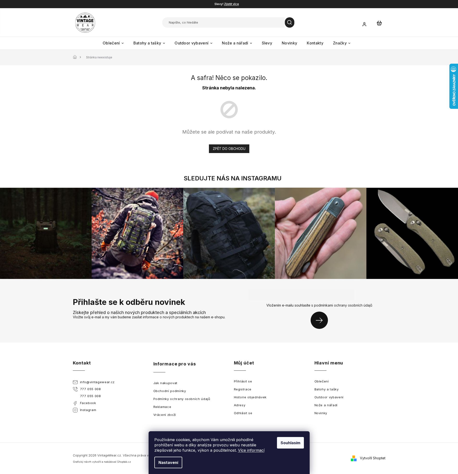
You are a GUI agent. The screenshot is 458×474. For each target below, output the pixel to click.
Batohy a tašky (326, 389)
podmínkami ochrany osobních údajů (343, 305)
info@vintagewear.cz (97, 382)
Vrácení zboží (164, 415)
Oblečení (321, 381)
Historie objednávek (250, 397)
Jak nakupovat (165, 383)
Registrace (243, 389)
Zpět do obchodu (229, 149)
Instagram (88, 410)
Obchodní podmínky (169, 391)
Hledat (290, 22)
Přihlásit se (321, 320)
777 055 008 (90, 389)
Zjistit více (231, 4)
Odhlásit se (243, 413)
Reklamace (162, 407)
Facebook (88, 403)
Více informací (251, 450)
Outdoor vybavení (329, 397)
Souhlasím (290, 442)
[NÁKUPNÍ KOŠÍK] (379, 22)
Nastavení (168, 462)
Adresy (239, 405)
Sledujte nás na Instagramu (233, 178)
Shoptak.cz (124, 461)
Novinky (320, 413)
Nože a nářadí (326, 405)
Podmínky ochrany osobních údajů (181, 399)
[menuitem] (113, 43)
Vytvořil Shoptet (372, 458)
